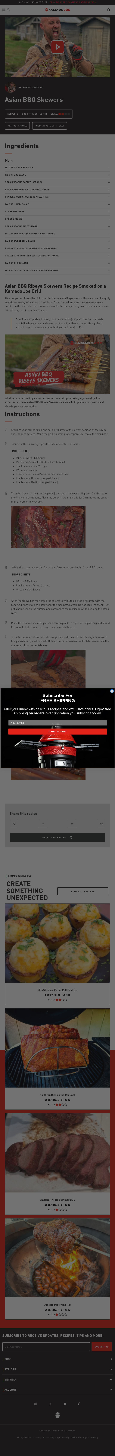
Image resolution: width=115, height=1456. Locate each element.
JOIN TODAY (57, 731)
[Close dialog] (112, 690)
